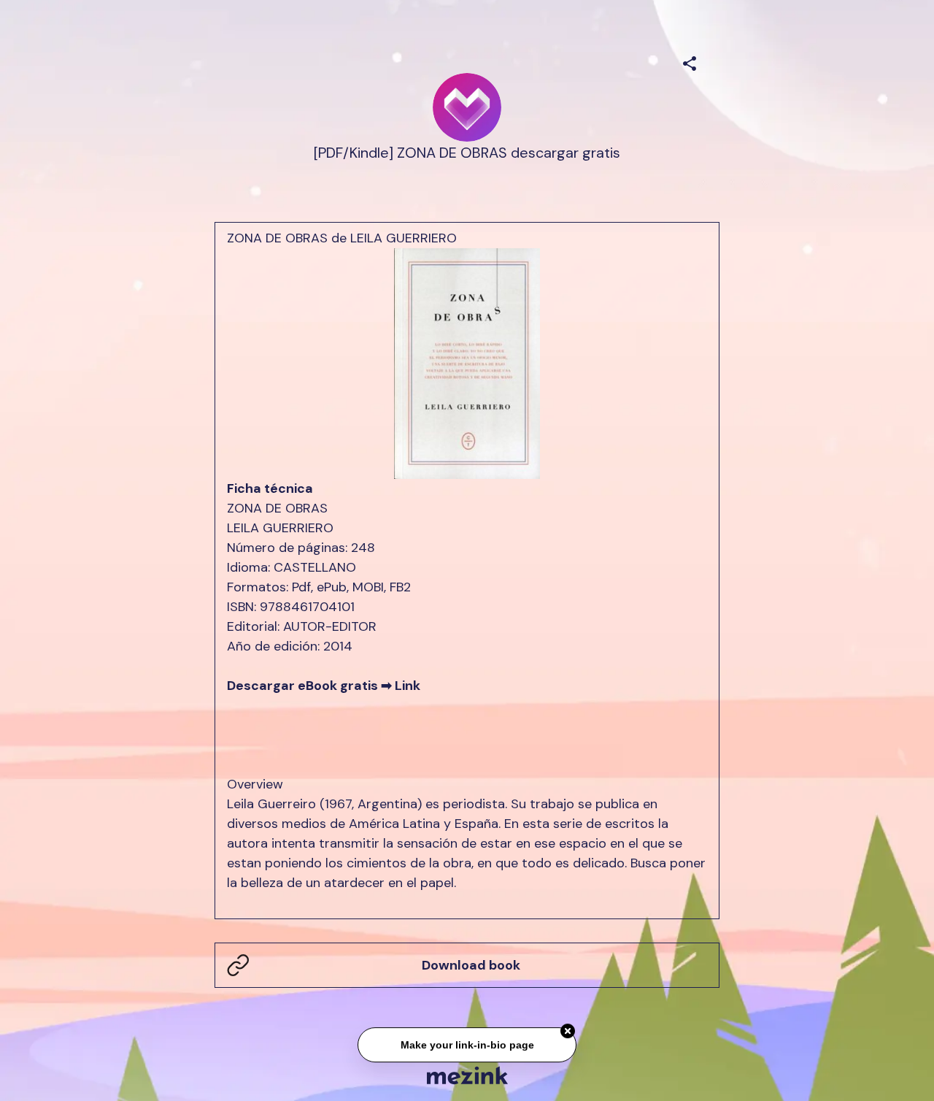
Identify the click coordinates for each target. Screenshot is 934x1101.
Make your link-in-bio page (466, 1043)
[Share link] (689, 61)
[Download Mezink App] (467, 1075)
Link (407, 685)
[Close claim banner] (567, 1029)
